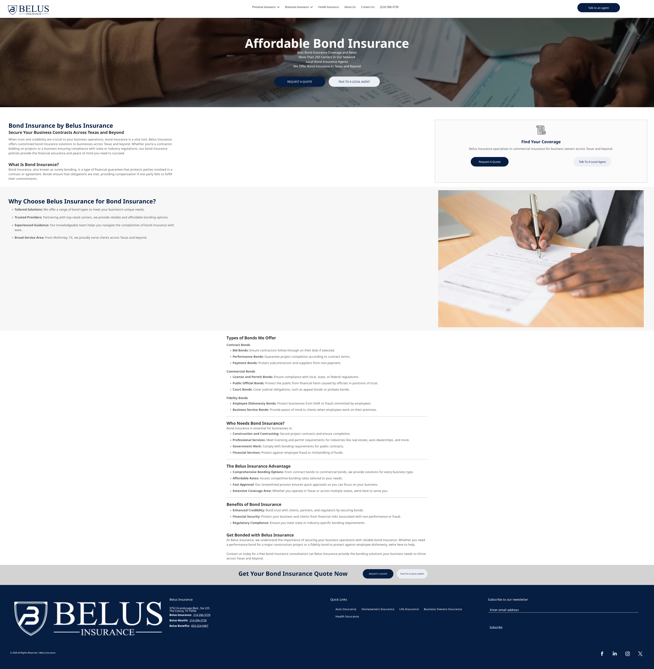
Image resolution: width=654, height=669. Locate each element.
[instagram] (627, 654)
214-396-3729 (201, 615)
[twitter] (640, 654)
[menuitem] (346, 609)
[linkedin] (614, 654)
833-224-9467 (199, 626)
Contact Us (368, 7)
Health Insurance (328, 7)
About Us (350, 7)
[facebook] (602, 654)
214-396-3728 (198, 620)
